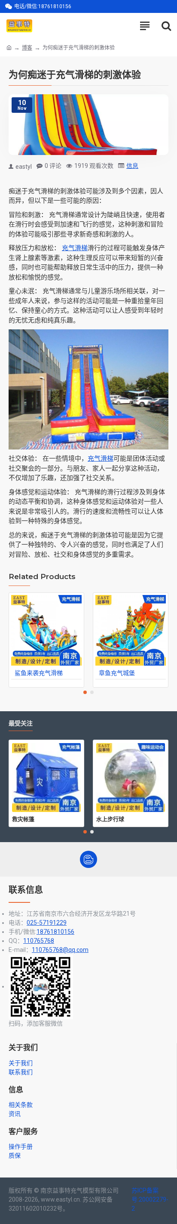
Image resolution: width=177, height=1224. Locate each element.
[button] (85, 692)
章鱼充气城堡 (117, 672)
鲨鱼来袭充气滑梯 (39, 672)
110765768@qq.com (60, 949)
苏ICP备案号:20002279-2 (149, 1199)
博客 (27, 48)
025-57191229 (47, 922)
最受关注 (21, 723)
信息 (132, 165)
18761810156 (55, 931)
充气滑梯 (75, 248)
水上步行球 (110, 818)
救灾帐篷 (23, 818)
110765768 (38, 940)
